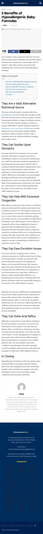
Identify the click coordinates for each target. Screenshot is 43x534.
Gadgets (21, 471)
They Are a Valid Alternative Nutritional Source (21, 82)
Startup (32, 482)
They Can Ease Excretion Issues (16, 89)
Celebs (10, 479)
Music (21, 500)
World (33, 511)
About (11, 525)
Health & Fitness (21, 480)
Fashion (10, 506)
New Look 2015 (21, 503)
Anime (10, 466)
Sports (32, 479)
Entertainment (11, 499)
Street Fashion (32, 485)
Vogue (32, 505)
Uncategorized (33, 500)
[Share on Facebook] (13, 51)
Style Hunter (32, 489)
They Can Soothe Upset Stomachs (17, 84)
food (21, 466)
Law (21, 492)
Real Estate (33, 468)
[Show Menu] (3, 3)
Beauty (10, 471)
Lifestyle (9, 9)
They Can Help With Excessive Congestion (19, 87)
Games (21, 474)
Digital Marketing (10, 490)
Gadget (21, 468)
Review (32, 474)
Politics (32, 466)
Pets (21, 512)
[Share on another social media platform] (36, 51)
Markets (21, 497)
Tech (32, 492)
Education (10, 496)
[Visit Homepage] (21, 3)
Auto (10, 468)
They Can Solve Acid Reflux (14, 92)
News (21, 507)
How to (21, 486)
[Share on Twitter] (24, 51)
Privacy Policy (20, 525)
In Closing (8, 94)
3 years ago (13, 25)
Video (33, 502)
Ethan (5, 25)
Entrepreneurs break (11, 502)
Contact (30, 525)
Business (10, 474)
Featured (10, 508)
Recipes (32, 471)
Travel (32, 497)
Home (3, 9)
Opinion (21, 510)
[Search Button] (40, 3)
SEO (32, 476)
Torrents (33, 494)
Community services (10, 483)
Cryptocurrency (11, 486)
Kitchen (21, 489)
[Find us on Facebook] (35, 525)
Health (21, 476)
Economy (10, 493)
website (32, 508)
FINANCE (10, 511)
